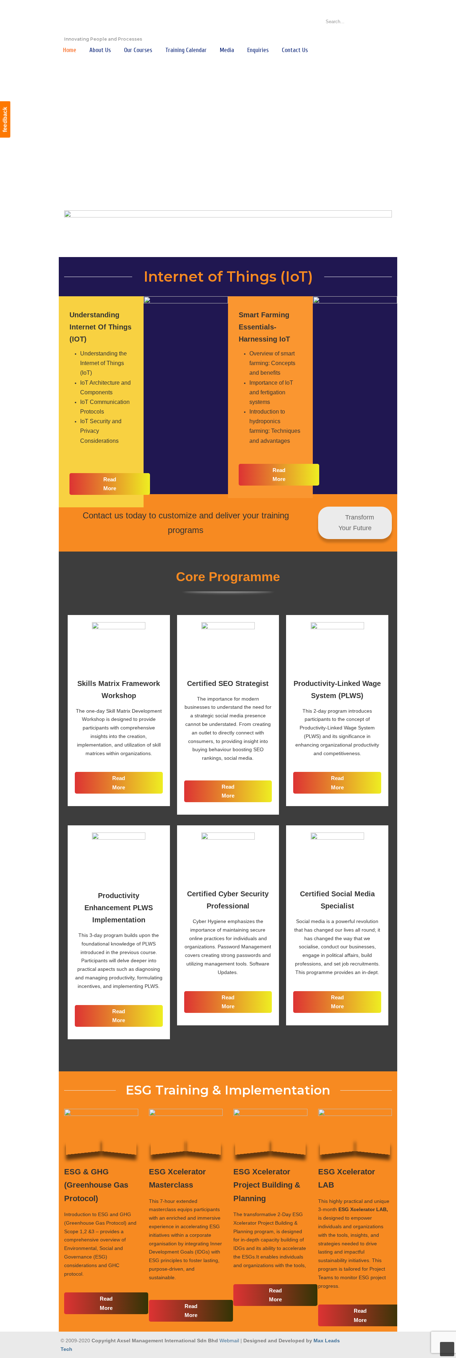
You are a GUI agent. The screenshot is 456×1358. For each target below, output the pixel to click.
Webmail (229, 1340)
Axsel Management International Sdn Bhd (99, 20)
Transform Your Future (356, 523)
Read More (109, 484)
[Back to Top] (447, 1349)
